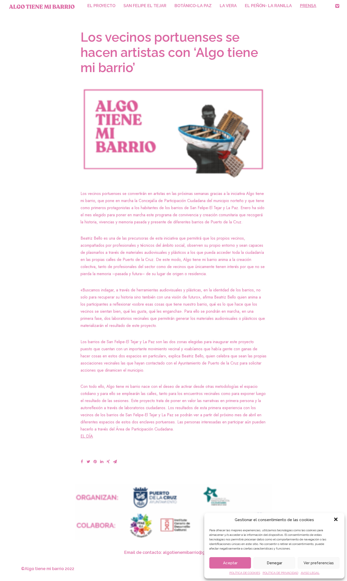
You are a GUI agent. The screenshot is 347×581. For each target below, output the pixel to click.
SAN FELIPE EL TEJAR (144, 5)
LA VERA (228, 5)
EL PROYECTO (101, 5)
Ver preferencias (319, 563)
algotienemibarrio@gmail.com (193, 552)
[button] (336, 520)
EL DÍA (87, 436)
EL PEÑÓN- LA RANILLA (268, 5)
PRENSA (308, 5)
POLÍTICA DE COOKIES (244, 573)
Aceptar (230, 563)
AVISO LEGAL (310, 573)
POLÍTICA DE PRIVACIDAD (280, 573)
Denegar (274, 563)
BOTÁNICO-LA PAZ (193, 5)
